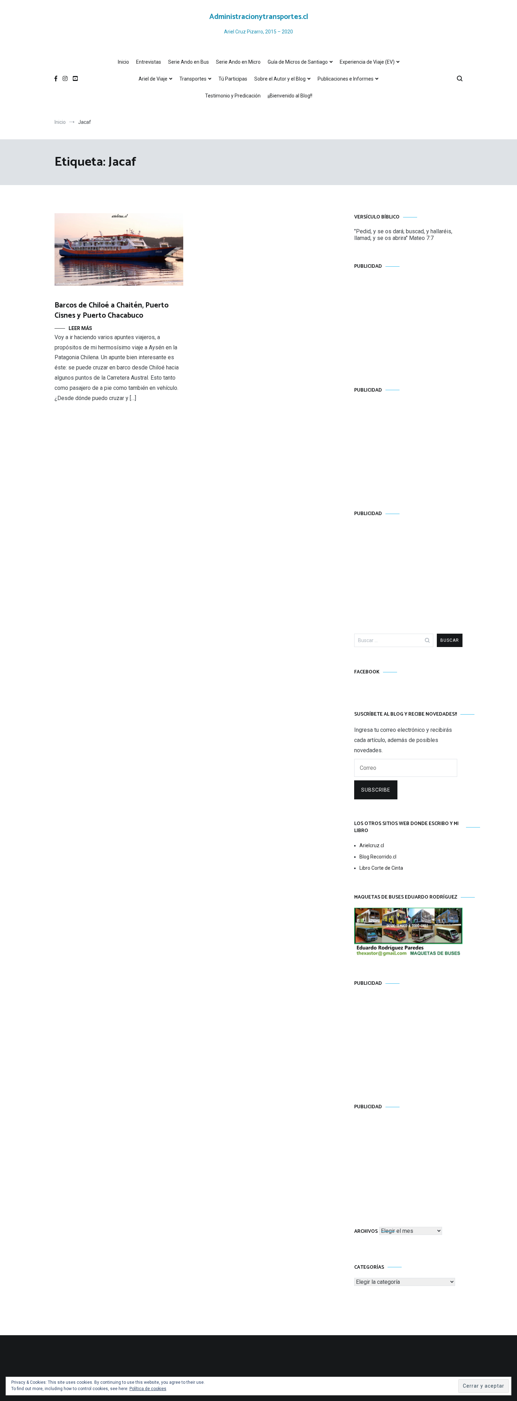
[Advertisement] (408, 321)
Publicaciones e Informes (346, 79)
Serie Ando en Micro (238, 62)
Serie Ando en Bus (188, 62)
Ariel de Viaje (153, 79)
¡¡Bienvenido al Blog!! (290, 96)
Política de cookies (147, 1388)
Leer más (80, 328)
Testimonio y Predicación (233, 96)
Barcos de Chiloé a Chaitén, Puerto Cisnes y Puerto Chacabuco (111, 310)
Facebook (366, 672)
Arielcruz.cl (371, 845)
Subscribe (375, 790)
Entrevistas (148, 62)
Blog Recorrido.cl (377, 857)
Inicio (123, 62)
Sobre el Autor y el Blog (280, 79)
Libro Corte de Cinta (381, 868)
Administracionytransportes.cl (258, 17)
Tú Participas (232, 79)
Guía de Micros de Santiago (298, 62)
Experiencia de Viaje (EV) (367, 62)
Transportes (192, 79)
